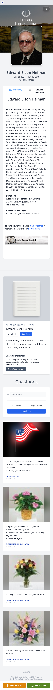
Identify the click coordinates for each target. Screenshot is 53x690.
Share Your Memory (16, 369)
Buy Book (25, 334)
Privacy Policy (19, 679)
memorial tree (36, 225)
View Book (12, 334)
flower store (34, 228)
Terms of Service (33, 679)
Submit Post (26, 411)
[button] (26, 439)
